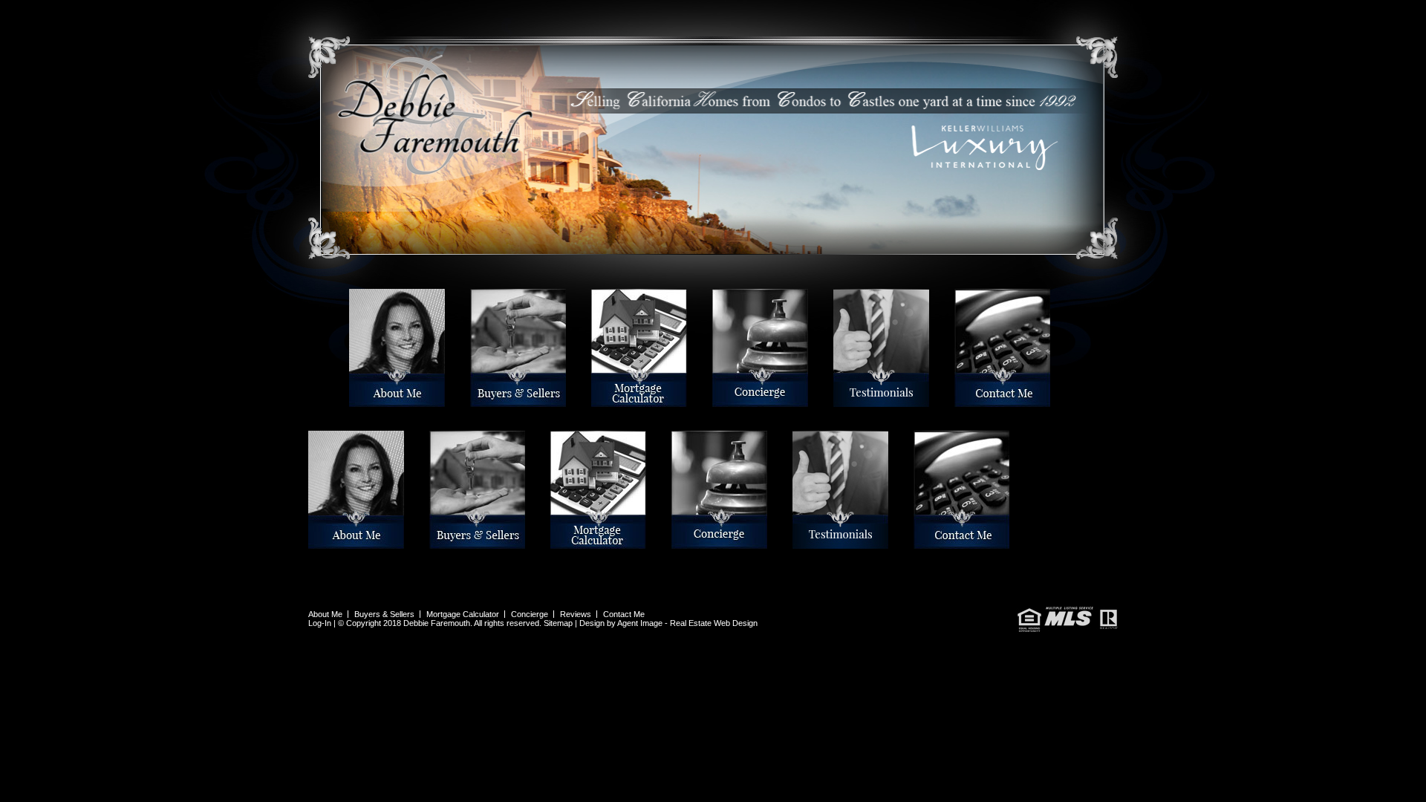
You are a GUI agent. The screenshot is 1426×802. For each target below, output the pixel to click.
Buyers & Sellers (474, 400)
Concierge (714, 400)
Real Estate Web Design (714, 623)
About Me (351, 400)
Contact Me (957, 400)
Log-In (319, 623)
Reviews (835, 400)
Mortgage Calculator (595, 400)
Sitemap (558, 623)
